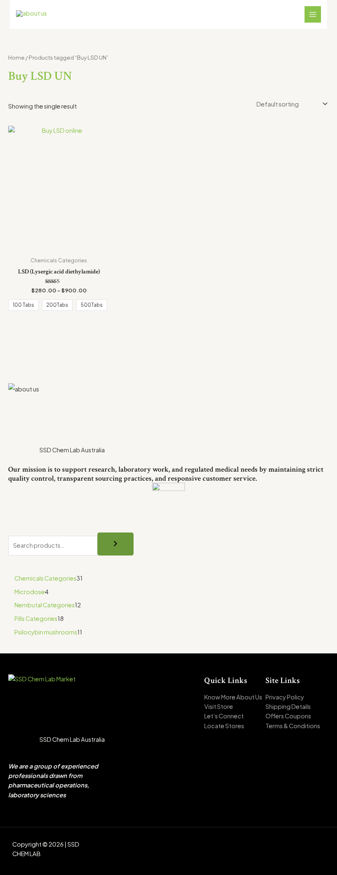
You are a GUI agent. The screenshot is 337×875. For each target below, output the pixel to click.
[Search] (115, 544)
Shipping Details (288, 706)
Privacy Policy (284, 697)
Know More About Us (233, 697)
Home (16, 57)
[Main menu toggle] (313, 14)
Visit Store (218, 706)
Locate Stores (224, 725)
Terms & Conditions (292, 725)
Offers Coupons (288, 716)
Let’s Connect (224, 716)
